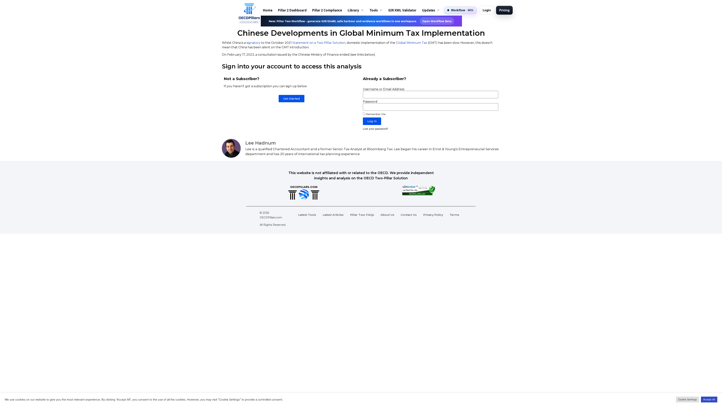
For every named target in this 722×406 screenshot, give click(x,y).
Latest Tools (307, 215)
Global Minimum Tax (411, 43)
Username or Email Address (383, 89)
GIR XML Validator (402, 10)
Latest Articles (333, 215)
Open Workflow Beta (437, 21)
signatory (253, 43)
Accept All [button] (709, 399)
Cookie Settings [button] (687, 399)
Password (370, 101)
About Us (387, 215)
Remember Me (375, 114)
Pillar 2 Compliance (327, 10)
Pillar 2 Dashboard (292, 10)
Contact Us (409, 215)
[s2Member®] (418, 194)
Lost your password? (375, 128)
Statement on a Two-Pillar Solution (318, 43)
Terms (454, 215)
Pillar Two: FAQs (362, 215)
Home (267, 10)
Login (487, 10)
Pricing (504, 10)
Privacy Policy (433, 215)
